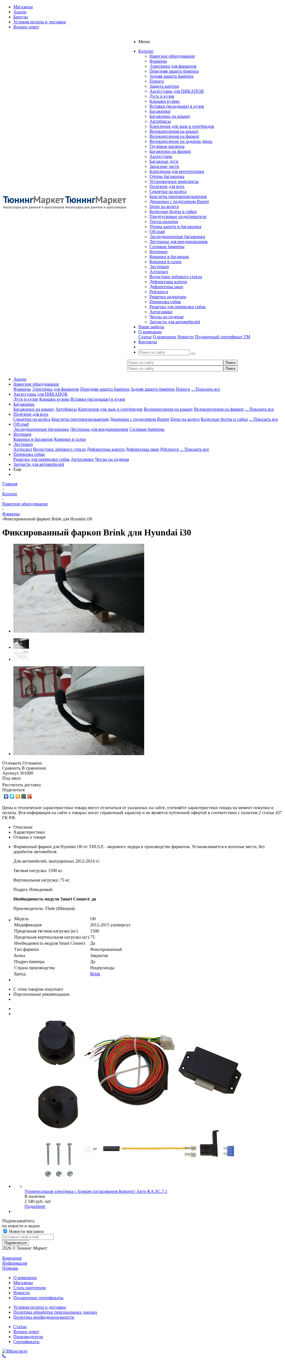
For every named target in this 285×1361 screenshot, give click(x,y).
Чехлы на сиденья (166, 316)
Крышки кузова (164, 101)
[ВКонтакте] (6, 796)
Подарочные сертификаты (38, 1297)
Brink (95, 973)
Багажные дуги (163, 161)
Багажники (160, 111)
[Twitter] (12, 796)
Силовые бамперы (167, 246)
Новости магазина (26, 1231)
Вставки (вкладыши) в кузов (176, 106)
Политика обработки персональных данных (55, 1312)
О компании (164, 336)
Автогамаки (161, 311)
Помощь (10, 1268)
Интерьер (158, 251)
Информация (14, 1263)
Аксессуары (160, 156)
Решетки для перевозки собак (177, 306)
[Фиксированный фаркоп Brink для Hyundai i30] (78, 631)
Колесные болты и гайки (173, 211)
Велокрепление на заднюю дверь (180, 141)
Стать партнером (29, 1287)
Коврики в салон (165, 261)
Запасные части (164, 166)
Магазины (23, 1282)
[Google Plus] (30, 796)
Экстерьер (159, 266)
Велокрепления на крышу (174, 131)
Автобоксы (160, 121)
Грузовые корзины (167, 146)
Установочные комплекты (174, 181)
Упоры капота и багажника (175, 226)
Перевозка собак (165, 301)
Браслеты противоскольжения (178, 196)
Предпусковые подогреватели (178, 216)
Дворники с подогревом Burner (179, 201)
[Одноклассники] (18, 796)
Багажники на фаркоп (170, 151)
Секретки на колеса (167, 191)
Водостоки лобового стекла (175, 276)
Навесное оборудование (172, 56)
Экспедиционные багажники (177, 236)
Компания (11, 1258)
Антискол (158, 271)
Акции (19, 379)
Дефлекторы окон (166, 286)
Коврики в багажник (169, 256)
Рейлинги (158, 291)
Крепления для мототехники (176, 171)
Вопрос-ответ (26, 1331)
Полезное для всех (167, 186)
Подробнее (34, 1206)
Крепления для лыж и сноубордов (181, 126)
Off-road (157, 231)
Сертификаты (26, 1341)
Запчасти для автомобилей (174, 321)
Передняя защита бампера (174, 71)
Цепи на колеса (164, 206)
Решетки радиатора (167, 296)
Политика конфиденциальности (43, 1317)
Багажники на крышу (169, 116)
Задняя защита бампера (171, 76)
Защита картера (164, 86)
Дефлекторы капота (168, 281)
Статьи (145, 336)
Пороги (156, 81)
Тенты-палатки (163, 221)
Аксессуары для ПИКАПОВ (176, 91)
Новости (185, 336)
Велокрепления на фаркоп (174, 136)
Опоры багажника (166, 176)
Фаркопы (158, 61)
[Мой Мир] (24, 796)
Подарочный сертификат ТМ (222, 336)
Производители (28, 1336)
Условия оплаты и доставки (39, 1307)
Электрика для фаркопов (172, 66)
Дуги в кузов (161, 96)
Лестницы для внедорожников (178, 241)
